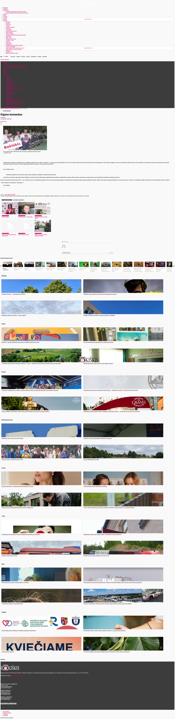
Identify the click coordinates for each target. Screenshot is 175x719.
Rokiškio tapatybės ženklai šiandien (14, 45)
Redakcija (23, 56)
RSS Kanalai (6, 711)
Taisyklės (5, 714)
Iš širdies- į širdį (10, 40)
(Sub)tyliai (8, 24)
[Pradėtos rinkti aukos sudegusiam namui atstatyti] (10, 231)
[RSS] (3, 1)
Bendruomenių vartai (11, 39)
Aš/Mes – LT (9, 52)
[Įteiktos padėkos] (10, 213)
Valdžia (5, 14)
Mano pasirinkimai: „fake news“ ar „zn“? (15, 48)
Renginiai (8, 22)
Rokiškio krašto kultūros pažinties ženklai (16, 35)
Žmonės (8, 41)
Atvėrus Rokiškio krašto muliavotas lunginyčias (17, 13)
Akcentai (5, 9)
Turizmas (8, 28)
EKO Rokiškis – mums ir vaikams (14, 49)
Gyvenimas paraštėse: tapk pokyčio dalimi (16, 11)
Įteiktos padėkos (5, 216)
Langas (8, 26)
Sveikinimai (8, 44)
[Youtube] (5, 1)
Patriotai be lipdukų (10, 46)
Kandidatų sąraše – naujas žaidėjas (25, 216)
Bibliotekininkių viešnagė (23, 234)
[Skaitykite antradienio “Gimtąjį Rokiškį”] (43, 213)
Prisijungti (13, 56)
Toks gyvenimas (10, 33)
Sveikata (5, 16)
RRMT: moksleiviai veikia (12, 53)
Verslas (8, 23)
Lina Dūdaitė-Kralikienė (6, 118)
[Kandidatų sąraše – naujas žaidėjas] (26, 213)
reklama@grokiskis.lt (6, 698)
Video (3, 564)
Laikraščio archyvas (14, 108)
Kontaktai (5, 715)
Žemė (4, 15)
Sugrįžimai (8, 36)
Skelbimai (39, 56)
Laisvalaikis (9, 29)
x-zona (3, 516)
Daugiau (5, 20)
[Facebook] (1, 1)
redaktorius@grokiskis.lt (17, 675)
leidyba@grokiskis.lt (5, 693)
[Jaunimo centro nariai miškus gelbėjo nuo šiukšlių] (43, 231)
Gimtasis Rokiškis (5, 108)
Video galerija (9, 32)
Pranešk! (18, 56)
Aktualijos (5, 7)
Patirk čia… (8, 50)
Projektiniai (6, 10)
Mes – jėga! (9, 37)
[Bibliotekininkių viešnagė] (26, 231)
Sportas (5, 19)
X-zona (5, 18)
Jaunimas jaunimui (10, 27)
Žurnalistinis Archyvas (11, 31)
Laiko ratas (8, 42)
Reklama (28, 56)
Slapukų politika (7, 712)
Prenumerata (33, 56)
